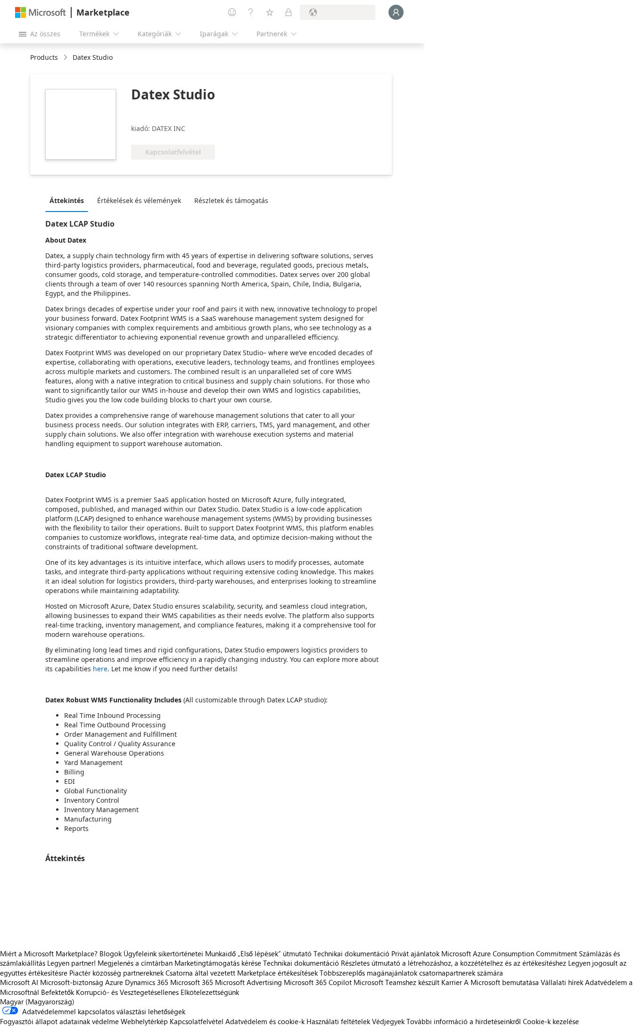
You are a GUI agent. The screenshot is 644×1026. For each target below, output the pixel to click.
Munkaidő (220, 953)
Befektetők (57, 992)
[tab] (69, 200)
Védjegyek (388, 1021)
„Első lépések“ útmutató (275, 953)
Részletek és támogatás (231, 200)
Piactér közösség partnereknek (116, 972)
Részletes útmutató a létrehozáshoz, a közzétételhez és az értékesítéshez (453, 963)
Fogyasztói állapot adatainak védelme (59, 1021)
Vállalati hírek (562, 982)
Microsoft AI (19, 982)
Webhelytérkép (144, 1021)
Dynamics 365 (146, 982)
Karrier (451, 982)
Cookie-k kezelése (551, 1021)
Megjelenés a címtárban (135, 963)
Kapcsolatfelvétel (196, 1021)
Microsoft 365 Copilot (318, 982)
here (100, 668)
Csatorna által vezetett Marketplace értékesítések (241, 972)
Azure (114, 982)
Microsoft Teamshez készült (396, 982)
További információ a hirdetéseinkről (463, 1021)
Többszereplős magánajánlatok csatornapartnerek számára (411, 972)
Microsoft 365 (191, 982)
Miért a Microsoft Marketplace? (49, 953)
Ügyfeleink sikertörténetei (163, 953)
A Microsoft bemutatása (501, 982)
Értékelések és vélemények (139, 200)
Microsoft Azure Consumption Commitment (510, 953)
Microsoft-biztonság (71, 982)
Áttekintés (67, 200)
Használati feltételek (338, 1021)
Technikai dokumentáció (351, 953)
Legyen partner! (71, 963)
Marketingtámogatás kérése (217, 963)
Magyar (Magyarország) (37, 1001)
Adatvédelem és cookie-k (265, 1021)
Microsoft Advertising (248, 982)
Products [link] (44, 57)
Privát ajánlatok (415, 953)
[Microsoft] (40, 12)
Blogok (110, 953)
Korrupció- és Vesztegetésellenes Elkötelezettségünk (157, 992)
